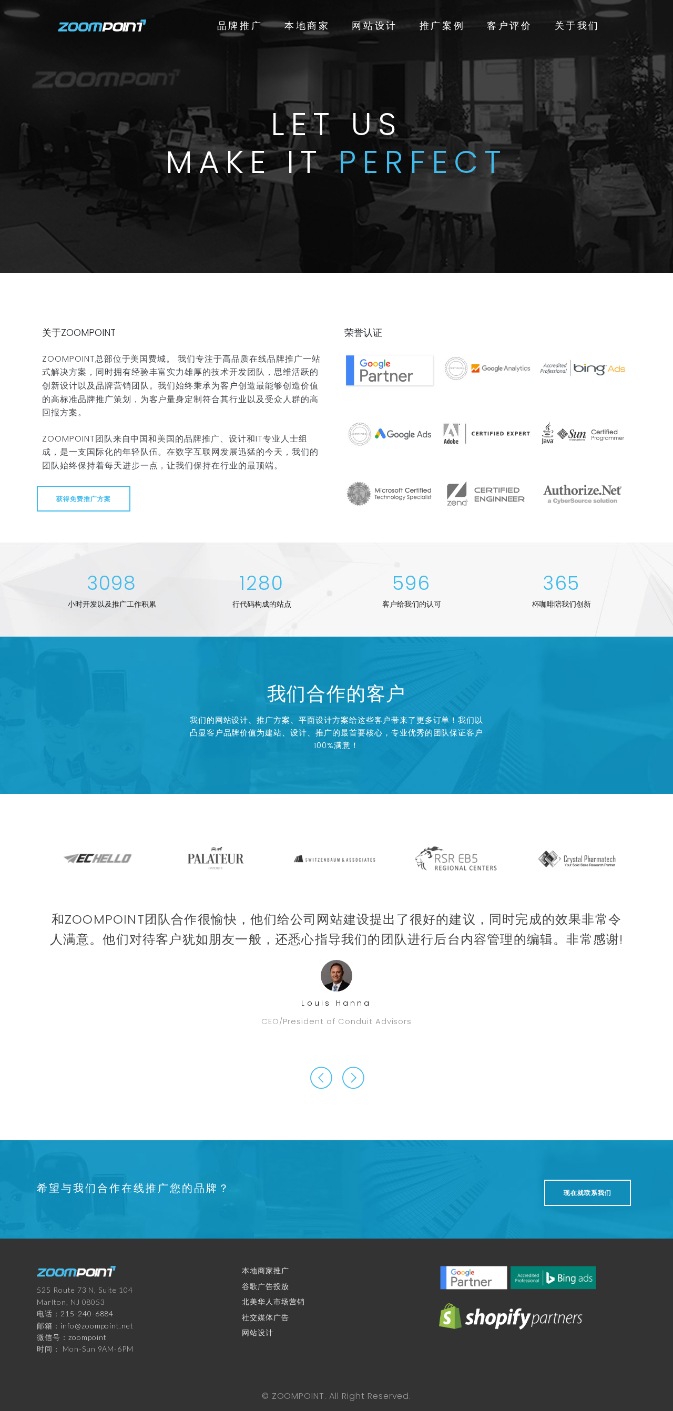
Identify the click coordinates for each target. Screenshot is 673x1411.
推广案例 (442, 25)
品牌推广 (239, 25)
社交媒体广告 (265, 1317)
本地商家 (307, 25)
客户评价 (509, 25)
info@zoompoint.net (97, 1325)
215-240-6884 (87, 1313)
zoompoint (87, 1337)
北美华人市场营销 (273, 1301)
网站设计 (374, 25)
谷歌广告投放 (265, 1286)
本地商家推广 (265, 1270)
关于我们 (577, 25)
